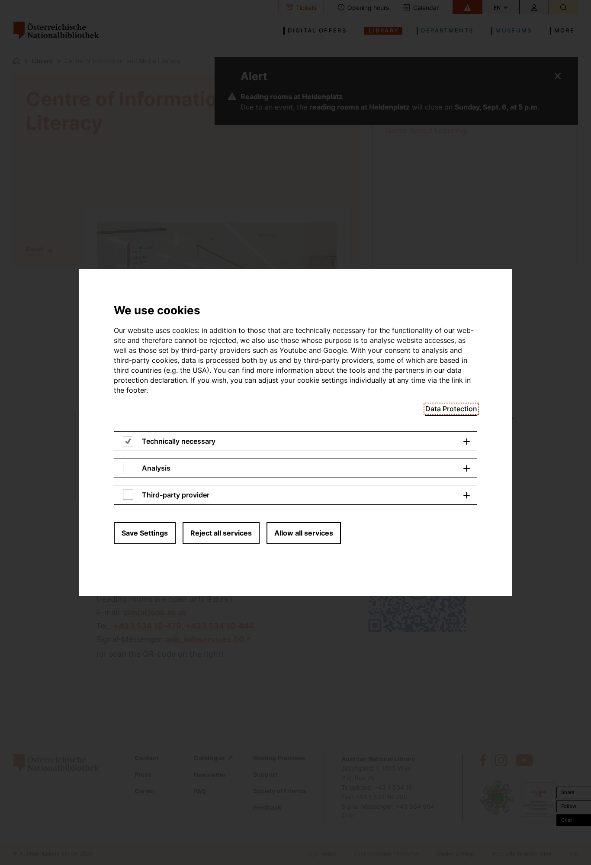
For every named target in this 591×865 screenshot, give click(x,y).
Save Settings (145, 533)
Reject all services (221, 533)
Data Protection (451, 408)
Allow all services (303, 533)
